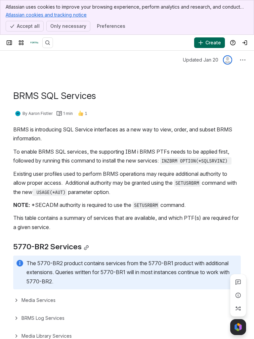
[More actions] (242, 60)
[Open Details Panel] (238, 295)
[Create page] (238, 308)
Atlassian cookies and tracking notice (46, 15)
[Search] (47, 42)
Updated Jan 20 (200, 60)
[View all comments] (238, 282)
